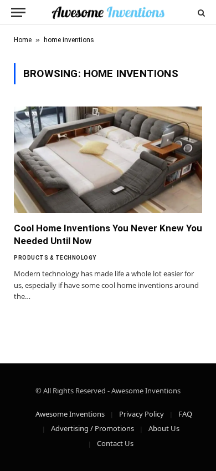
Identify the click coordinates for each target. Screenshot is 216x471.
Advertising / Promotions (92, 428)
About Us (163, 428)
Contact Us (115, 443)
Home (23, 40)
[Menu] (18, 12)
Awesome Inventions (70, 414)
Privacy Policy (141, 414)
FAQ (185, 414)
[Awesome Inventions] (107, 12)
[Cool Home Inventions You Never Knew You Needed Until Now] (108, 159)
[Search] (200, 12)
